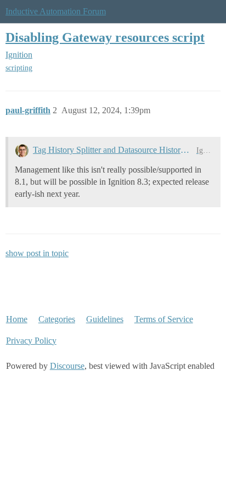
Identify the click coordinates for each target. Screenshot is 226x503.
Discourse (67, 366)
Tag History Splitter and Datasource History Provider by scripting (112, 149)
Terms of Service (163, 319)
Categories (56, 319)
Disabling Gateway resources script (105, 37)
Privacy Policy (31, 340)
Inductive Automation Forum (55, 11)
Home (16, 319)
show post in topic (37, 253)
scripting (18, 68)
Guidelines (104, 319)
